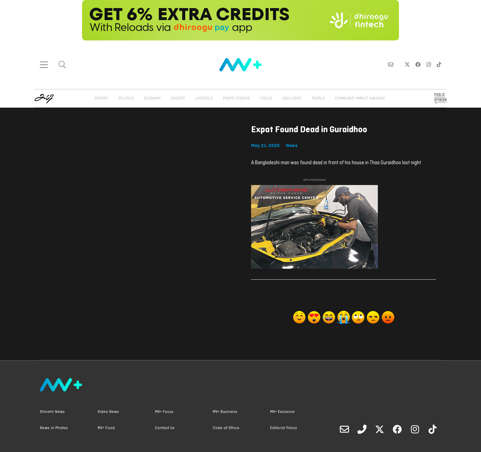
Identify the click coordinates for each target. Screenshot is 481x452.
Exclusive (291, 98)
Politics (126, 98)
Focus (266, 98)
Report (101, 98)
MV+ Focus (164, 412)
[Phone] (362, 429)
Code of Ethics (226, 428)
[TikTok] (432, 429)
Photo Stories (236, 98)
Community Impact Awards (360, 98)
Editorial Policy (283, 428)
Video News (108, 412)
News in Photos (54, 428)
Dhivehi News (52, 412)
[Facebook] (397, 429)
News (292, 145)
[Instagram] (415, 429)
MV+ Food (106, 428)
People (318, 98)
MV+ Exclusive (282, 412)
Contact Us (165, 428)
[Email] (344, 429)
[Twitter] (380, 429)
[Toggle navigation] (44, 65)
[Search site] (62, 65)
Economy (152, 98)
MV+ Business (225, 412)
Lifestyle (204, 98)
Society (178, 98)
